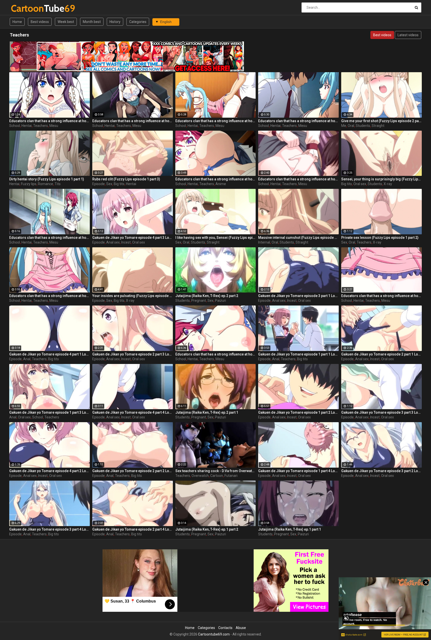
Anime (221, 184)
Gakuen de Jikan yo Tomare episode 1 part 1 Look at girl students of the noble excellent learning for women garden (298, 354)
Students (363, 126)
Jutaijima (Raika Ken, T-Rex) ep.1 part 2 (206, 529)
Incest (126, 242)
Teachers (40, 126)
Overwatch (200, 476)
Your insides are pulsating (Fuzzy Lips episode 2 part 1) (132, 296)
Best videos (40, 22)
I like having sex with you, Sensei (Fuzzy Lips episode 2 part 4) (215, 238)
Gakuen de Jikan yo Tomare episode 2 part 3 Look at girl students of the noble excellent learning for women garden (132, 354)
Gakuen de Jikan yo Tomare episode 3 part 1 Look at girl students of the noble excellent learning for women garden (298, 296)
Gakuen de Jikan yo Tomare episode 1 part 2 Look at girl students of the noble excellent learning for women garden (298, 412)
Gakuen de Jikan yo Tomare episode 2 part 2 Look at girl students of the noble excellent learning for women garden (132, 471)
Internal (264, 242)
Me (343, 126)
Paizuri (220, 301)
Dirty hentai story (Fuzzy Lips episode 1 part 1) (46, 179)
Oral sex (359, 184)
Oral (351, 126)
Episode (98, 184)
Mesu (53, 126)
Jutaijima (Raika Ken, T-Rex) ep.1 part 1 (289, 529)
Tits (58, 184)
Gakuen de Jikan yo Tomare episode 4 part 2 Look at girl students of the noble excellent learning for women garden (49, 471)
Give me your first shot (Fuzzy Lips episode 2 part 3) (381, 121)
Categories (137, 22)
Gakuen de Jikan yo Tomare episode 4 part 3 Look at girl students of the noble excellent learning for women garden (132, 238)
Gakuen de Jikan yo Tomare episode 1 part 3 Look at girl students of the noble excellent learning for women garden (49, 412)
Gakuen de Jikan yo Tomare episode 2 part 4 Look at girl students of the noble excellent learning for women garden (132, 529)
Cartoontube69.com (214, 634)
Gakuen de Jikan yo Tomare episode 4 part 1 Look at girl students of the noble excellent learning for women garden (49, 354)
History (114, 22)
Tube (24, 8)
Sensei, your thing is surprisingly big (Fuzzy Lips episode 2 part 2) (381, 179)
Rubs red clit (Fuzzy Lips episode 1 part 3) (126, 179)
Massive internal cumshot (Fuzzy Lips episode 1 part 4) (298, 238)
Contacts (225, 628)
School (14, 126)
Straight (378, 126)
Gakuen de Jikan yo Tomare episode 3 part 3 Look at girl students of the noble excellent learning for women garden (381, 412)
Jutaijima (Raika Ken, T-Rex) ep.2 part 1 (206, 412)
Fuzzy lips (28, 184)
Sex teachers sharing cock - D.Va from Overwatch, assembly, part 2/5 (215, 471)
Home (17, 22)
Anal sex (113, 242)
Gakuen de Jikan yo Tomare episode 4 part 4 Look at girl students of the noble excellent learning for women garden (132, 412)
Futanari (230, 476)
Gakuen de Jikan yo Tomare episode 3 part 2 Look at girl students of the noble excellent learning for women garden (381, 471)
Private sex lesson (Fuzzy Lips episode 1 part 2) (380, 238)
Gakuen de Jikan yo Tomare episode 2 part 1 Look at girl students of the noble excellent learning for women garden (381, 354)
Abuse (241, 628)
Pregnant (198, 301)
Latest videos (408, 35)
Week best (66, 22)
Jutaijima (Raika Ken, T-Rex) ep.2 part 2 (206, 296)
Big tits (119, 184)
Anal (26, 359)
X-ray (388, 184)
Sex (109, 184)
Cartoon (216, 476)
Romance (45, 184)
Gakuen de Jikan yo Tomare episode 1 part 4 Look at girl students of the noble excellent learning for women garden (298, 471)
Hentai (26, 126)
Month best (92, 22)
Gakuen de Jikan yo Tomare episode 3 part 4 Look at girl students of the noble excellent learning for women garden (49, 529)
